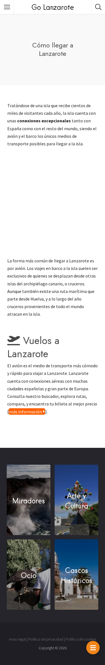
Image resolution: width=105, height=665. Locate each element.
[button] (93, 647)
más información (25, 411)
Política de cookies (81, 639)
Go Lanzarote (52, 7)
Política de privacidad (45, 639)
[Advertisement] (52, 204)
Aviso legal (17, 639)
